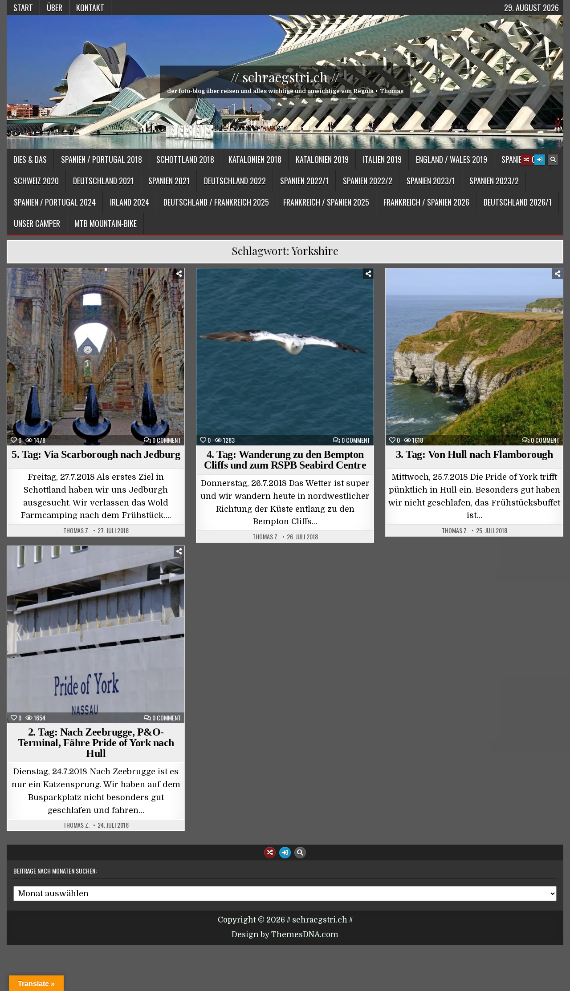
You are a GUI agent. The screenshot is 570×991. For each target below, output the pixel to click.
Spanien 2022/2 (367, 180)
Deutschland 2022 (235, 180)
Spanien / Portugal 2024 (55, 202)
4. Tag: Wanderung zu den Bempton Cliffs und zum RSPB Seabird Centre (285, 460)
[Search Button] (553, 159)
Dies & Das (30, 159)
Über (54, 7)
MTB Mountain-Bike (105, 223)
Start (23, 7)
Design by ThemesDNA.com (285, 934)
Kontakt (90, 7)
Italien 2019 (382, 159)
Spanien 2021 (169, 180)
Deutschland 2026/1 (518, 202)
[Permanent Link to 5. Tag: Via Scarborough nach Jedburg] (95, 356)
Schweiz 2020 (36, 180)
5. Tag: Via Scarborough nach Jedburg (96, 454)
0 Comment (166, 440)
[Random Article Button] (526, 159)
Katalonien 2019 (322, 159)
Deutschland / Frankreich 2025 (216, 202)
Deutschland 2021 (103, 180)
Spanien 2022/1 (304, 180)
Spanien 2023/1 (431, 180)
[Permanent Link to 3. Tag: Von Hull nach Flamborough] (474, 356)
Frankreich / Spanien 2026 (426, 202)
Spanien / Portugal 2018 (101, 159)
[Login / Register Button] (539, 159)
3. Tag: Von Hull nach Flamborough (474, 454)
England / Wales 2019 (451, 159)
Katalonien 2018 (254, 159)
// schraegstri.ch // (285, 77)
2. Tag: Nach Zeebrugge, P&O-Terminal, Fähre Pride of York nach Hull (96, 742)
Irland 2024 (129, 202)
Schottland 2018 (185, 159)
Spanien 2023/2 (494, 180)
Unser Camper (37, 223)
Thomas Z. (76, 530)
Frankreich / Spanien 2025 (326, 202)
